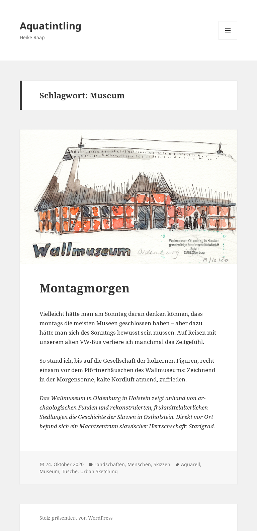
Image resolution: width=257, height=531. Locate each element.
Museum (49, 471)
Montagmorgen (84, 288)
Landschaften (109, 464)
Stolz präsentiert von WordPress (75, 518)
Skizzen (162, 464)
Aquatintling (50, 25)
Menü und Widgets (228, 39)
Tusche (70, 471)
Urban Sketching (99, 471)
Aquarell (190, 464)
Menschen (139, 464)
